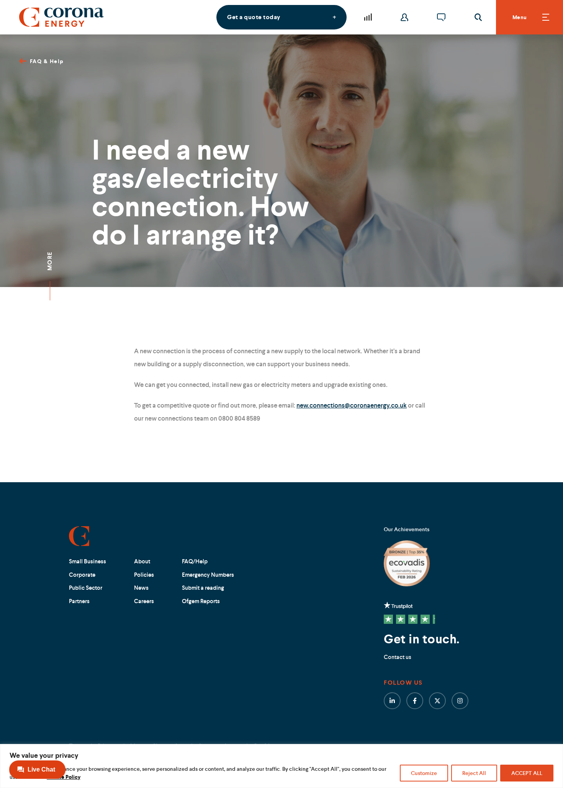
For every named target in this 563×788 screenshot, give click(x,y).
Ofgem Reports (201, 601)
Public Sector (85, 587)
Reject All (474, 773)
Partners (79, 601)
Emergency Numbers (208, 574)
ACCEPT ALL (526, 773)
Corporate (82, 574)
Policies (144, 574)
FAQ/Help (195, 561)
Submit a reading (203, 587)
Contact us (397, 657)
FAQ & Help (47, 61)
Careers (144, 601)
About (142, 561)
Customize (424, 773)
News (141, 587)
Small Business (87, 561)
